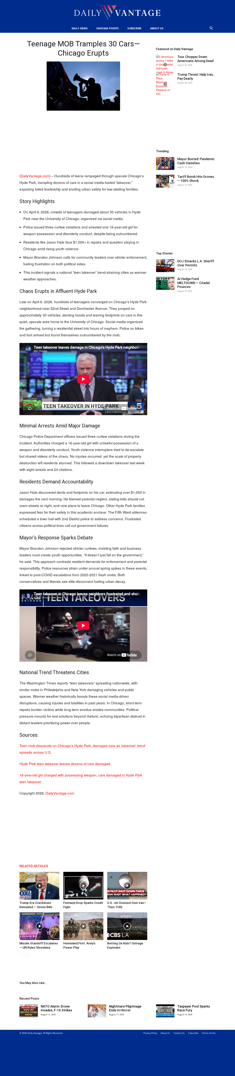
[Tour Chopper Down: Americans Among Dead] (165, 64)
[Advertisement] (83, 141)
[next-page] (27, 955)
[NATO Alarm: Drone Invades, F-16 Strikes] (28, 1010)
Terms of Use (209, 1033)
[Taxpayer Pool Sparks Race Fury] (165, 1010)
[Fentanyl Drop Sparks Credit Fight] (83, 885)
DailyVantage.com (35, 175)
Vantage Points (107, 28)
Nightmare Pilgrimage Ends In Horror (125, 1008)
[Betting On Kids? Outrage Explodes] (127, 926)
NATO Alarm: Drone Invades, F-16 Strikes (56, 1008)
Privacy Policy (150, 1033)
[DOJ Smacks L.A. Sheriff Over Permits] (165, 265)
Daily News (80, 28)
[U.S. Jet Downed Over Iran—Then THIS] (127, 885)
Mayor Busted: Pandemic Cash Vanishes (196, 161)
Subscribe (134, 28)
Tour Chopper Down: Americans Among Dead (195, 59)
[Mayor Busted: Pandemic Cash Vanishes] (165, 163)
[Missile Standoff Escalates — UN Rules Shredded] (39, 926)
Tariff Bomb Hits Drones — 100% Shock (195, 179)
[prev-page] (21, 955)
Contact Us (179, 1033)
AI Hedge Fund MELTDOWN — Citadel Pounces (193, 283)
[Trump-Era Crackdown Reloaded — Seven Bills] (39, 885)
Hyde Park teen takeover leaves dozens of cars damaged (64, 763)
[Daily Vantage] (117, 12)
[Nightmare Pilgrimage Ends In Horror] (97, 1010)
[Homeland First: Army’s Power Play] (83, 926)
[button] (211, 28)
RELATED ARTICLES (33, 866)
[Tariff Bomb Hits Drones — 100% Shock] (165, 181)
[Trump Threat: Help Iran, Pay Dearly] (165, 84)
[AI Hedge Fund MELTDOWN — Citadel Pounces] (165, 283)
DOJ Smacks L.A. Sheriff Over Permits (195, 263)
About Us (156, 28)
